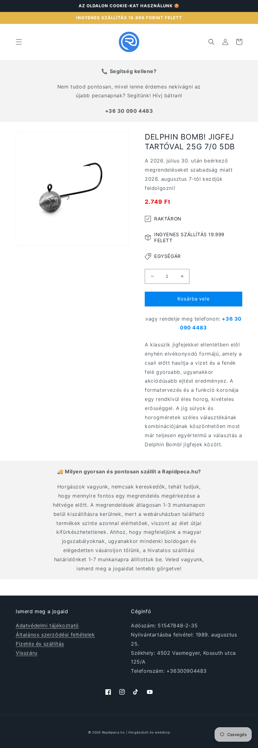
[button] (19, 42)
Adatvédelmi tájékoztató (47, 625)
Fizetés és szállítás (40, 644)
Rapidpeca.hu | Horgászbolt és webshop (136, 732)
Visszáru (26, 653)
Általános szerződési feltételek (55, 634)
